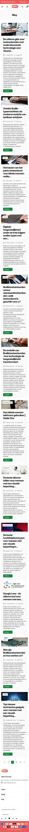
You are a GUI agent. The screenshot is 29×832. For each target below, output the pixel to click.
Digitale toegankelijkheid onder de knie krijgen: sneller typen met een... (14, 232)
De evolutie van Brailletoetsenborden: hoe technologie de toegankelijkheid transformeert (14, 356)
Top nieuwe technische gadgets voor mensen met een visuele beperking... (13, 710)
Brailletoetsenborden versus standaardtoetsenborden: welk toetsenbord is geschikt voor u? (14, 294)
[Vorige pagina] (4, 762)
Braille (5, 25)
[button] (2, 6)
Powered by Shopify (17, 829)
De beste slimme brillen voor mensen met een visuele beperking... (13, 482)
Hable (12, 829)
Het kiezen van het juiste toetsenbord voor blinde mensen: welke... (13, 172)
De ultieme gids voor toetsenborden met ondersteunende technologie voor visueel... (13, 45)
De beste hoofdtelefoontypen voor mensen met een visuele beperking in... (14, 541)
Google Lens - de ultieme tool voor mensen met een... (13, 596)
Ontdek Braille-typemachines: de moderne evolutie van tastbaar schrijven (14, 113)
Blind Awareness (8, 402)
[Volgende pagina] (24, 762)
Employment (7, 467)
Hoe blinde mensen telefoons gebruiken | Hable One (14, 415)
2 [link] (12, 762)
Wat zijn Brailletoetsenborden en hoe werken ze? (14, 652)
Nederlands (22, 2)
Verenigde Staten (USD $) (8, 2)
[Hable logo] (4, 772)
